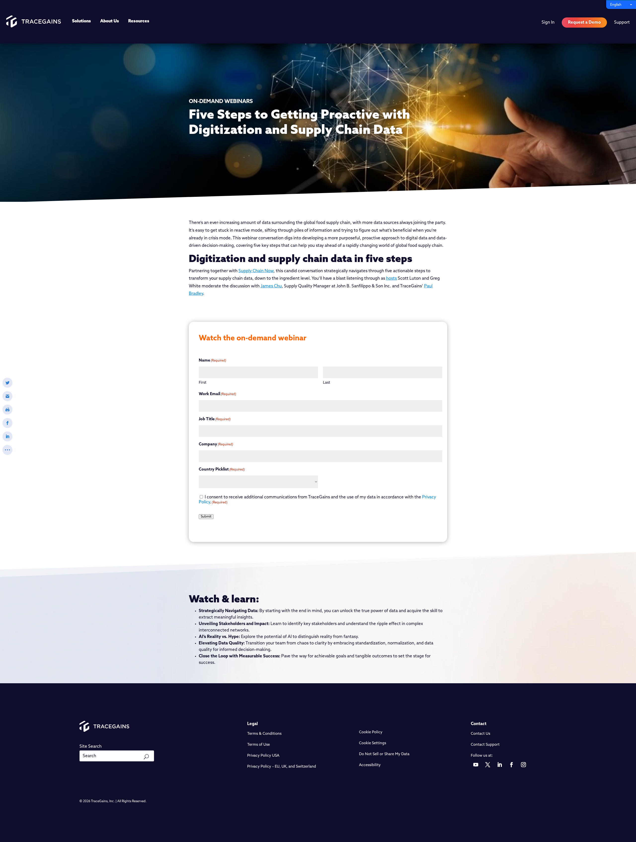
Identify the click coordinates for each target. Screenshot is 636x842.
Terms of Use (258, 745)
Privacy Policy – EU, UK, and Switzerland (281, 767)
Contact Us (480, 734)
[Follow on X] (488, 765)
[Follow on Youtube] (476, 765)
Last (326, 383)
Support (622, 22)
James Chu (271, 286)
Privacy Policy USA (263, 756)
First (202, 383)
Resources (138, 21)
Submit (206, 516)
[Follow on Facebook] (512, 765)
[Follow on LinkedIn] (500, 765)
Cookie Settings (372, 743)
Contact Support (485, 745)
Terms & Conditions (264, 734)
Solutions (81, 21)
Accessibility (370, 765)
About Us (109, 21)
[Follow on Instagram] (523, 765)
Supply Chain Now (256, 271)
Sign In (548, 22)
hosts (391, 278)
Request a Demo (584, 22)
